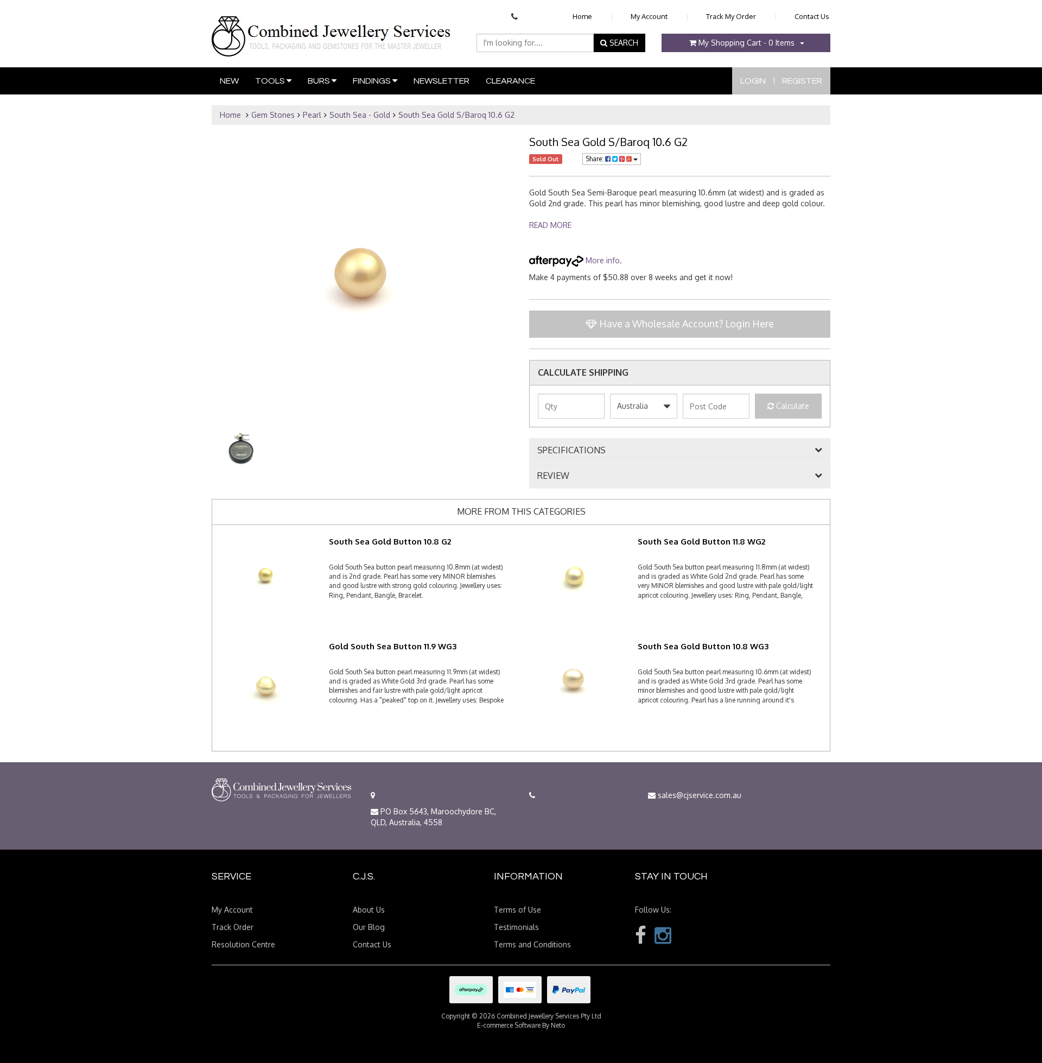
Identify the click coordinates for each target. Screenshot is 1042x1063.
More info (601, 260)
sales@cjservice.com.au (698, 795)
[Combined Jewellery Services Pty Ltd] (333, 27)
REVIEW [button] (553, 476)
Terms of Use (517, 909)
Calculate (791, 405)
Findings (372, 81)
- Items (746, 42)
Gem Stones (273, 114)
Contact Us (812, 16)
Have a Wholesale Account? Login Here (685, 324)
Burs (320, 81)
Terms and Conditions (532, 944)
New (229, 81)
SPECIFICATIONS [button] (571, 450)
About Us (369, 909)
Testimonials (516, 927)
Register (802, 81)
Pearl (312, 114)
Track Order (232, 927)
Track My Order (731, 16)
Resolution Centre (243, 944)
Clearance (510, 81)
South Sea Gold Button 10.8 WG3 (703, 646)
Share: (595, 159)
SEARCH (622, 42)
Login (753, 81)
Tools (271, 81)
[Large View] (243, 449)
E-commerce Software (509, 1025)
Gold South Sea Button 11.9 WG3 (392, 646)
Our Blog (369, 927)
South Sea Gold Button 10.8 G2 (390, 541)
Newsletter (441, 81)
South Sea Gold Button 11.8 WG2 (701, 541)
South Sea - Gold (359, 114)
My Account (649, 16)
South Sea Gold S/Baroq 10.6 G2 (456, 114)
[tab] (679, 450)
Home (582, 16)
